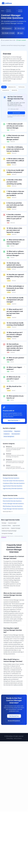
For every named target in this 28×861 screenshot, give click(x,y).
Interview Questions (8, 10)
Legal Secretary (5, 528)
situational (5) (5, 90)
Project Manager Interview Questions (13, 509)
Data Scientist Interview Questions (12, 501)
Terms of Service (18, 738)
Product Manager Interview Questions (13, 503)
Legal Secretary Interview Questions (12, 488)
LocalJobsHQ (3, 537)
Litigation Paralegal (15, 528)
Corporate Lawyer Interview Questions (13, 480)
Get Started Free (14, 716)
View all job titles (7, 511)
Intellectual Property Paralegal (9, 530)
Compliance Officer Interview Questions (14, 483)
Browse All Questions (14, 721)
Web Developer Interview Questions (12, 506)
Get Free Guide (16, 113)
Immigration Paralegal (7, 533)
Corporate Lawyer (12, 523)
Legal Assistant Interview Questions (12, 486)
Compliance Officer (6, 525)
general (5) (14, 90)
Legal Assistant (16, 525)
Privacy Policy (9, 738)
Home (2, 10)
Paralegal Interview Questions (11, 478)
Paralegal (4, 523)
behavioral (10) (12, 87)
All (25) (4, 87)
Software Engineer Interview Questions (13, 498)
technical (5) (21, 87)
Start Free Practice (13, 420)
